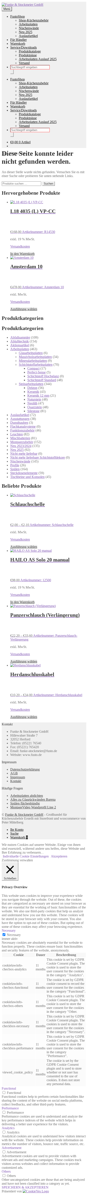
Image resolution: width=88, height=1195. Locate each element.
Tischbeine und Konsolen (27, 477)
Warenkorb (17, 43)
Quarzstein (34, 407)
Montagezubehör (21, 442)
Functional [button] (9, 1088)
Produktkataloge (30, 51)
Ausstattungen (19, 419)
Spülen (15, 469)
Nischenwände (29, 28)
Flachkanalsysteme (23, 426)
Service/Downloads (23, 47)
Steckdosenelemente (24, 473)
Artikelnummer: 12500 (40, 569)
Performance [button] (10, 1108)
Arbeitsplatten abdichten (26, 795)
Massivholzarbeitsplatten (35, 357)
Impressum (17, 777)
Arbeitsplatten (28, 24)
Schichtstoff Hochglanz (43, 376)
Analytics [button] (8, 1128)
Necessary (14, 935)
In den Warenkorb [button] (22, 254)
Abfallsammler (20, 337)
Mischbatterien (20, 438)
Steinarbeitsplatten (31, 384)
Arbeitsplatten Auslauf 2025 (38, 59)
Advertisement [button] (11, 1148)
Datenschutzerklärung (25, 769)
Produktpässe (28, 55)
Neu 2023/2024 (20, 446)
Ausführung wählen (23, 309)
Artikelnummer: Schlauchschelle (41, 514)
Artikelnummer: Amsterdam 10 (37, 276)
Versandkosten (20, 246)
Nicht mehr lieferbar (23, 453)
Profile (14, 465)
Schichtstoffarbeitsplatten (36, 364)
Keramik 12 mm (38, 395)
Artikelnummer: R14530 (33, 221)
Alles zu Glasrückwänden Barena (33, 799)
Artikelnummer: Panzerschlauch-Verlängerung (45, 626)
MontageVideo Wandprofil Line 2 (33, 807)
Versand (24, 63)
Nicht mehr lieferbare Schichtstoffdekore (37, 457)
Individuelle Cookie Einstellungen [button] (26, 856)
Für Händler (18, 40)
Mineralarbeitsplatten (33, 360)
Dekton (32, 388)
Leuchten (16, 434)
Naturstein (34, 399)
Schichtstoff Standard (41, 380)
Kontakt (15, 781)
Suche (14, 833)
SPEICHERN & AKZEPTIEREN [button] (25, 1187)
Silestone (33, 411)
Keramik (33, 391)
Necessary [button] (9, 930)
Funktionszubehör (22, 430)
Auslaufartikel (28, 36)
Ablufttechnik (19, 341)
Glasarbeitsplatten (31, 353)
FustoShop (17, 16)
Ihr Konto (16, 829)
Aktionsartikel (19, 345)
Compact (33, 368)
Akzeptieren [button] (59, 856)
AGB (14, 773)
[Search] (12, 71)
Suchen (48, 183)
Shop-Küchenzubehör (33, 20)
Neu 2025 (25, 32)
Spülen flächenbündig (25, 803)
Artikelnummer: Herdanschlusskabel (46, 684)
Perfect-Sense (36, 372)
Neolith (32, 403)
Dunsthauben (19, 422)
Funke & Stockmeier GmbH (24, 814)
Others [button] (6, 1171)
